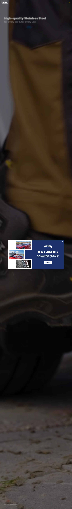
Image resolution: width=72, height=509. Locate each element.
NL (67, 2)
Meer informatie (48, 262)
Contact (62, 2)
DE (70, 2)
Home (44, 2)
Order (59, 2)
